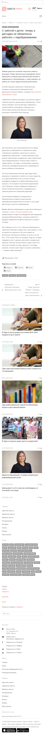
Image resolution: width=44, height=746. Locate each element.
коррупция (30, 559)
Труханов (6, 550)
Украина (13, 550)
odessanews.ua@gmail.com (15, 639)
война (5, 556)
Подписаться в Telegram (14, 646)
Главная (4, 662)
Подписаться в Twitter (13, 649)
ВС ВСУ (5, 544)
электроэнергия (16, 574)
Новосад (12, 275)
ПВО (19, 547)
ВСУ (11, 544)
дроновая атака (33, 556)
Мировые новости (7, 517)
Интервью (5, 524)
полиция (11, 565)
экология (6, 574)
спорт (18, 571)
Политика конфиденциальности (12, 669)
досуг (24, 556)
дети (18, 556)
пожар (5, 565)
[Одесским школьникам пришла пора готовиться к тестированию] (22, 345)
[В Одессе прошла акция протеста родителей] (22, 418)
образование (21, 275)
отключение (28, 562)
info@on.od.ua (10, 637)
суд (33, 571)
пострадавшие (21, 565)
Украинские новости (13, 27)
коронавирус (21, 559)
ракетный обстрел (33, 568)
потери (30, 565)
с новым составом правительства (20, 212)
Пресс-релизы (6, 534)
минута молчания (17, 562)
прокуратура (21, 568)
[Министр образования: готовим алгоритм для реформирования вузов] (22, 452)
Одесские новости (8, 510)
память (37, 562)
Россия (25, 547)
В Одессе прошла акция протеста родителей (19, 441)
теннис (38, 571)
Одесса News (17, 227)
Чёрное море (7, 553)
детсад (5, 275)
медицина (6, 562)
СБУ (30, 547)
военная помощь (29, 553)
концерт (12, 559)
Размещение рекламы (9, 672)
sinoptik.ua (19, 607)
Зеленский (12, 547)
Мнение (4, 531)
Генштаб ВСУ (19, 544)
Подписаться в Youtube (13, 652)
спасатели (11, 571)
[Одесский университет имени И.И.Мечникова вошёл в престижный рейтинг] (22, 382)
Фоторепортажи (7, 521)
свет (4, 571)
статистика (26, 571)
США (36, 547)
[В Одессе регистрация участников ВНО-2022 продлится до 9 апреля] (22, 309)
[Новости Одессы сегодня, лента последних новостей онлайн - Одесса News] (12, 9)
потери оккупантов (9, 568)
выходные (12, 556)
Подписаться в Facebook (14, 642)
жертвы (5, 559)
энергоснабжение (28, 574)
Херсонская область (24, 550)
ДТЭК (5, 547)
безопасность (17, 553)
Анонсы (4, 528)
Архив (4, 666)
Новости (4, 27)
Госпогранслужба (31, 544)
